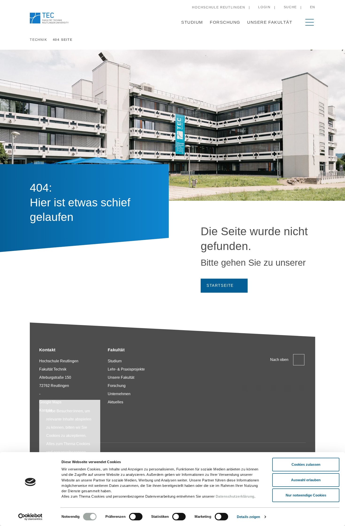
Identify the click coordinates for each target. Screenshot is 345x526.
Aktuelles (115, 402)
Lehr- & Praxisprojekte (126, 369)
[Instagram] (245, 388)
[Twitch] (287, 388)
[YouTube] (302, 388)
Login (264, 7)
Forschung (225, 22)
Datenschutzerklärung (235, 496)
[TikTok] (259, 388)
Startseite (220, 286)
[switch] (135, 516)
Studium (192, 22)
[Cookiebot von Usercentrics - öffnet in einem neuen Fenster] (30, 516)
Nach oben (279, 360)
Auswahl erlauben (306, 480)
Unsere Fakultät (269, 22)
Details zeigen (248, 517)
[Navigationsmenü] (309, 22)
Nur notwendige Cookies (306, 495)
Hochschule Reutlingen (218, 7)
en (312, 7)
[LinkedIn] (273, 388)
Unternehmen (119, 394)
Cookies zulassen (305, 464)
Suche (290, 7)
